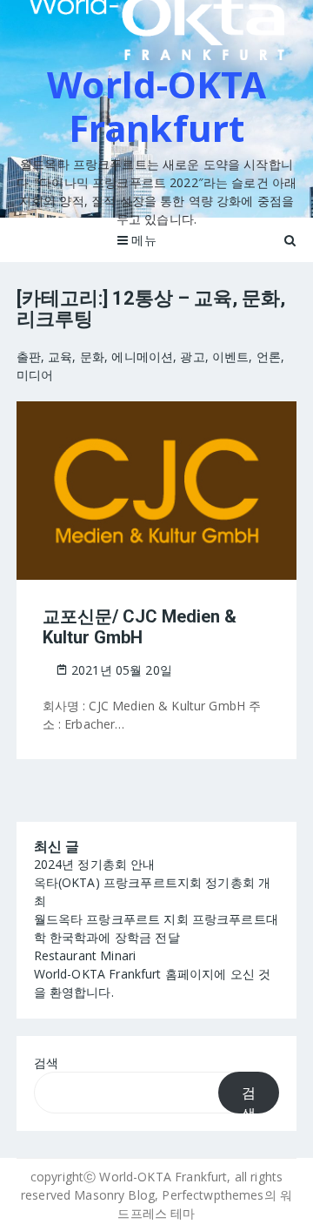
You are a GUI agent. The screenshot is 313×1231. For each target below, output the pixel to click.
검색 (46, 1062)
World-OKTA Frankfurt (156, 105)
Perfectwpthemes (212, 1195)
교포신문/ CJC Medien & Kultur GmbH (139, 627)
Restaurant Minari (85, 955)
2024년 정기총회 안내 (95, 864)
